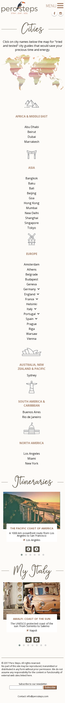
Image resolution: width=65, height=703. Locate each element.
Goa (31, 198)
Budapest (31, 279)
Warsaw (31, 334)
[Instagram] (60, 13)
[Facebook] (54, 13)
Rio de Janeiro (31, 417)
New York (31, 463)
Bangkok (31, 178)
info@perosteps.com (37, 696)
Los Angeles (31, 454)
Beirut (31, 132)
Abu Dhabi (32, 127)
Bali (31, 188)
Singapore (32, 223)
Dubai (32, 137)
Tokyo (31, 228)
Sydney (31, 375)
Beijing (31, 193)
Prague (32, 324)
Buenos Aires (32, 412)
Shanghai (31, 218)
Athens (31, 269)
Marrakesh (31, 142)
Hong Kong (31, 203)
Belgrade (31, 274)
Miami (31, 458)
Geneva (32, 284)
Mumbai (31, 208)
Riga (32, 329)
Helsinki (31, 304)
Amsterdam (31, 264)
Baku (31, 183)
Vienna (31, 339)
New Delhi (32, 213)
